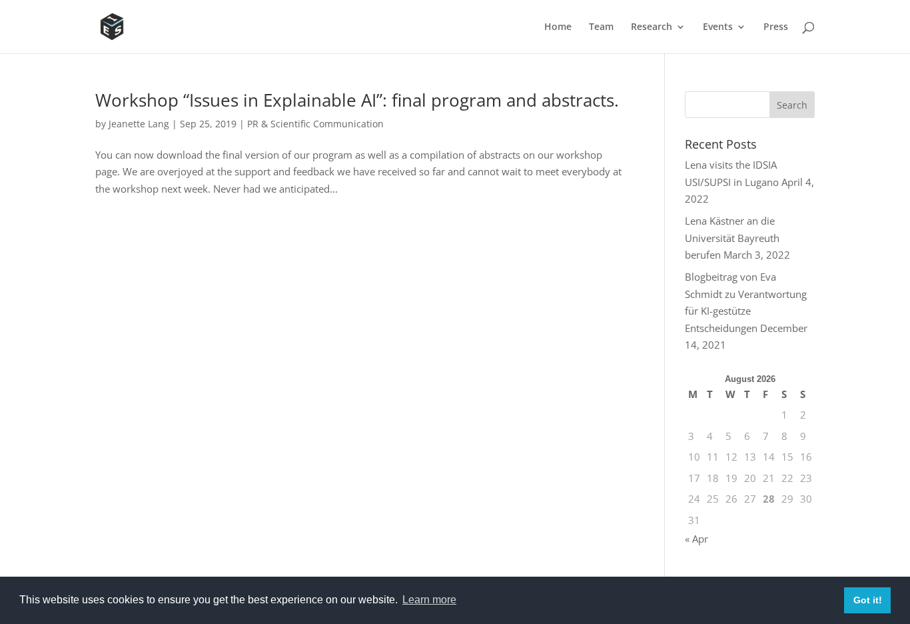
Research (651, 27)
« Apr (696, 538)
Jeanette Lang (139, 123)
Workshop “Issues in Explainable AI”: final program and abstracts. (357, 100)
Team (601, 27)
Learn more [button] (429, 599)
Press (775, 27)
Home (558, 27)
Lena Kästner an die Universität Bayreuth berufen (732, 237)
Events (718, 27)
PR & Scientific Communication (315, 123)
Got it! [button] (867, 600)
